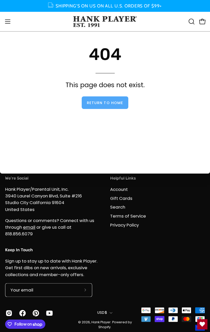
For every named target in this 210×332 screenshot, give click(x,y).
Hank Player (101, 322)
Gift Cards (121, 198)
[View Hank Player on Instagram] (8, 313)
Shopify (104, 327)
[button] (191, 21)
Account (119, 189)
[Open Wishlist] (202, 324)
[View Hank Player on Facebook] (22, 313)
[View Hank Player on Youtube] (49, 313)
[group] (105, 6)
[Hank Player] (105, 21)
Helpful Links (123, 178)
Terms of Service (128, 216)
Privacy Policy (124, 225)
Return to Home (105, 102)
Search (117, 207)
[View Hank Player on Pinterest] (35, 313)
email (29, 227)
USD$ (102, 312)
